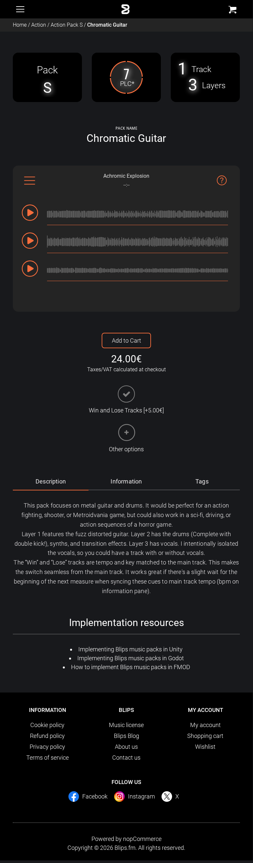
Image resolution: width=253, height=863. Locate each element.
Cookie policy (47, 724)
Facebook (95, 796)
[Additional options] (126, 432)
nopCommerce (142, 838)
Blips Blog (126, 735)
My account (205, 724)
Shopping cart (205, 735)
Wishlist (205, 746)
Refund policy (47, 735)
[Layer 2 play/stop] (30, 240)
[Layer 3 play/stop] (30, 268)
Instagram (141, 796)
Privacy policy (47, 746)
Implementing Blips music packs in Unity (130, 649)
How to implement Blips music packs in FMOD (130, 667)
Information (126, 481)
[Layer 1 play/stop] (30, 212)
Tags (202, 481)
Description (51, 481)
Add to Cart (126, 340)
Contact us (126, 757)
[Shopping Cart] (232, 10)
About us (126, 746)
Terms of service (47, 757)
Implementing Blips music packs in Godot (130, 658)
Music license (126, 724)
